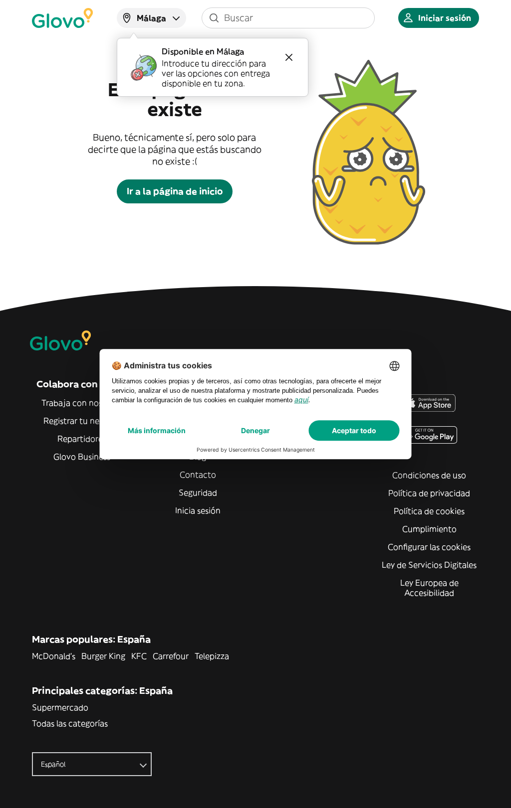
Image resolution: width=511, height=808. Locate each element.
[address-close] (289, 57)
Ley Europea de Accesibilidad (429, 588)
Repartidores (81, 439)
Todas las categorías (70, 723)
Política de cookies (429, 511)
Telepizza (212, 656)
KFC (139, 656)
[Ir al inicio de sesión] (62, 18)
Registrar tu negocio (81, 421)
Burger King (103, 656)
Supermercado (60, 707)
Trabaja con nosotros (81, 403)
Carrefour (171, 656)
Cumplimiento (429, 529)
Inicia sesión (198, 510)
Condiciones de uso (429, 475)
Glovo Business (81, 457)
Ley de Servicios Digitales (429, 565)
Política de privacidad (429, 493)
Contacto (198, 475)
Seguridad (198, 492)
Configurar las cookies (429, 547)
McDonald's (53, 656)
